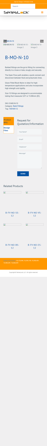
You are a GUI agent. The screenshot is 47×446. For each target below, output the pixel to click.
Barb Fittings (18, 106)
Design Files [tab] (7, 129)
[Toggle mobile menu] (42, 12)
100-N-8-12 (13, 109)
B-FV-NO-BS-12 (12, 246)
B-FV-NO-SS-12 (12, 214)
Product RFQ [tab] (7, 121)
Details (12, 200)
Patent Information (9, 260)
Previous (5, 41)
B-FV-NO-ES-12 (35, 246)
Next (42, 41)
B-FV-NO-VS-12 (35, 214)
